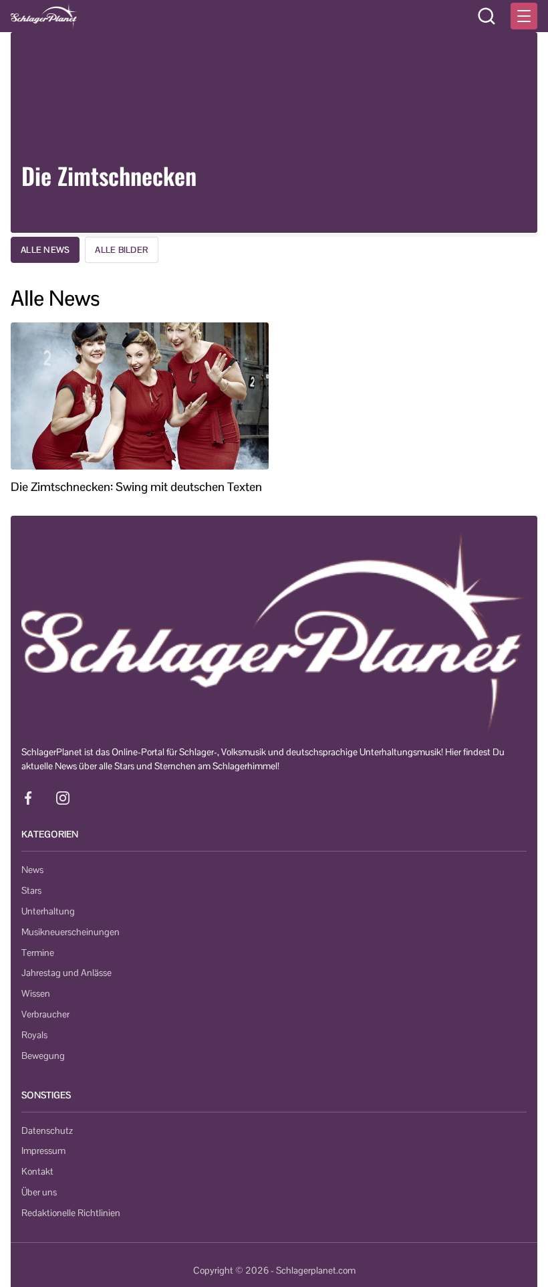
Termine (37, 953)
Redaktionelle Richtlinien (70, 1213)
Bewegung (43, 1056)
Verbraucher (45, 1014)
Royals (34, 1035)
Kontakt (37, 1171)
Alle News (45, 250)
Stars (31, 890)
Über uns (39, 1192)
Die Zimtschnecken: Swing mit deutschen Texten (136, 487)
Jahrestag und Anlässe (66, 973)
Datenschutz (47, 1130)
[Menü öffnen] (524, 16)
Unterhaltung (48, 911)
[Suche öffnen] (486, 16)
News (32, 870)
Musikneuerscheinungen (70, 932)
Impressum (43, 1151)
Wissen (35, 993)
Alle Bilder (121, 250)
